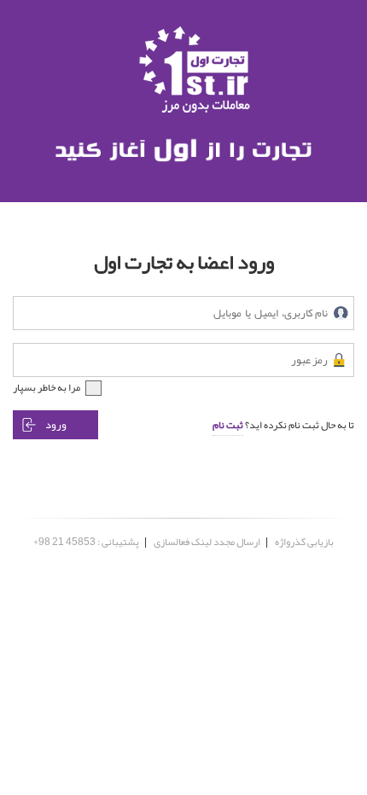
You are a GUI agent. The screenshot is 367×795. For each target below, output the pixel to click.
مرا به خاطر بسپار (46, 387)
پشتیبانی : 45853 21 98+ (86, 541)
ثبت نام (228, 425)
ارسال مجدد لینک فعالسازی (207, 541)
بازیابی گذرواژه (304, 541)
